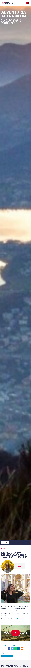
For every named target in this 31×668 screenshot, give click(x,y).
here (19, 619)
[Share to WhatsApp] (15, 648)
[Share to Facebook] (9, 648)
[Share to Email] (22, 648)
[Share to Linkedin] (18, 648)
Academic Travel (7, 656)
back (5, 542)
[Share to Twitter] (12, 648)
